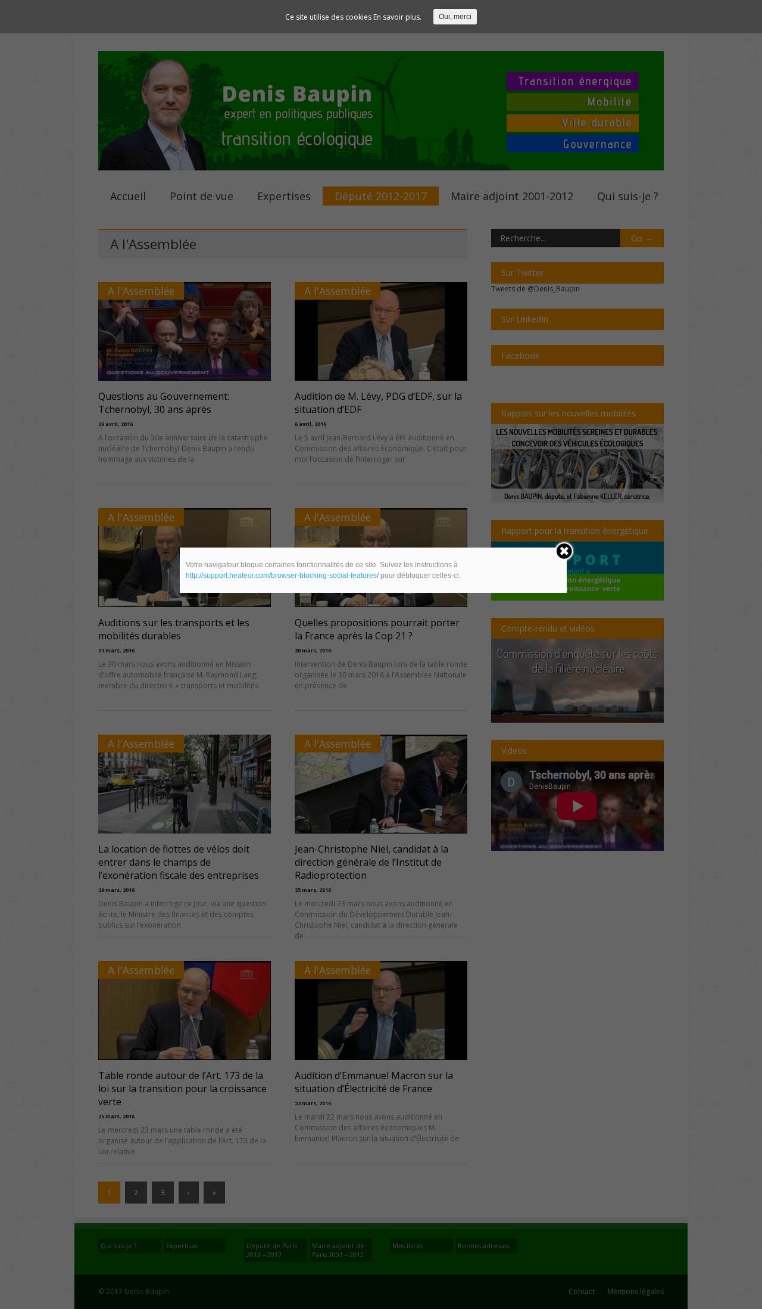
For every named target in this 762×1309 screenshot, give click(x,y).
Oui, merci (455, 17)
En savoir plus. (397, 17)
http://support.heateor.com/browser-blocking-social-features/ (282, 575)
